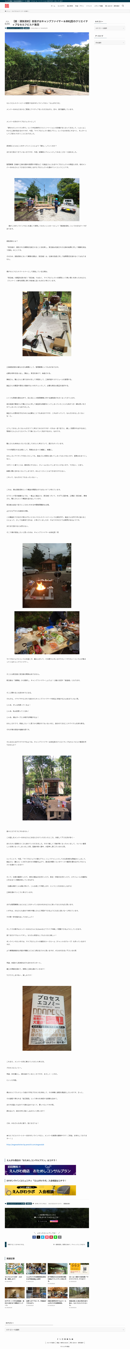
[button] (34, 1237)
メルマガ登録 (51, 1343)
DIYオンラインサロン (41, 1203)
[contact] (72, 1339)
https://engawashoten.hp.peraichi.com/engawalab (25, 1144)
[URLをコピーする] (59, 1237)
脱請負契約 (67, 1203)
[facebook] (58, 1339)
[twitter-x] (60, 1339)
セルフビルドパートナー (55, 1203)
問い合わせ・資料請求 (76, 1343)
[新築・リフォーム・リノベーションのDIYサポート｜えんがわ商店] (7, 6)
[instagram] (62, 1339)
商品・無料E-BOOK (62, 1343)
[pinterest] (65, 1339)
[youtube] (67, 1339)
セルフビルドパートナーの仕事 (15, 28)
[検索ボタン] (123, 6)
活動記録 (27, 28)
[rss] (70, 1339)
